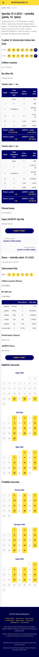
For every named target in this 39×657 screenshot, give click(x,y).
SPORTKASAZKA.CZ (19, 2)
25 (24, 433)
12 (24, 500)
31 (24, 550)
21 (14, 468)
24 (14, 511)
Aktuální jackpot (20, 620)
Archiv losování (20, 618)
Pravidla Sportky (10, 620)
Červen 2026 (19, 490)
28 (24, 399)
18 (24, 428)
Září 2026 (19, 413)
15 (14, 540)
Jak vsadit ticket (25, 622)
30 (35, 399)
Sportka (4, 8)
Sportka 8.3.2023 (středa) (12, 240)
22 (14, 545)
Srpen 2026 (19, 373)
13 (35, 423)
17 (14, 506)
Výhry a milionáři (29, 618)
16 (14, 428)
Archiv (8, 8)
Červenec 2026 (19, 525)
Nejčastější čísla (14, 622)
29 (14, 550)
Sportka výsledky (9, 618)
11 (24, 423)
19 (24, 506)
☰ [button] (3, 2)
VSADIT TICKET (19, 231)
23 (14, 433)
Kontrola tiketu (29, 620)
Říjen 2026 (19, 447)
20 (35, 428)
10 (14, 500)
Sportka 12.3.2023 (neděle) (26, 249)
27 (35, 433)
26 (14, 399)
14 (14, 463)
